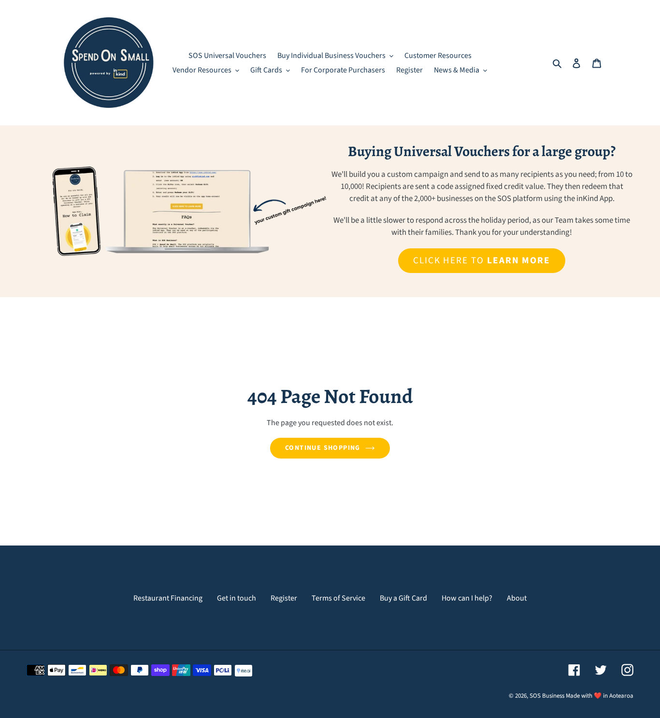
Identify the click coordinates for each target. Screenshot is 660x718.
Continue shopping (322, 448)
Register (284, 598)
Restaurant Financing (167, 598)
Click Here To (481, 260)
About (517, 598)
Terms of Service (338, 598)
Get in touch (236, 598)
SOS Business (547, 695)
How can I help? (467, 598)
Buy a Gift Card (403, 598)
